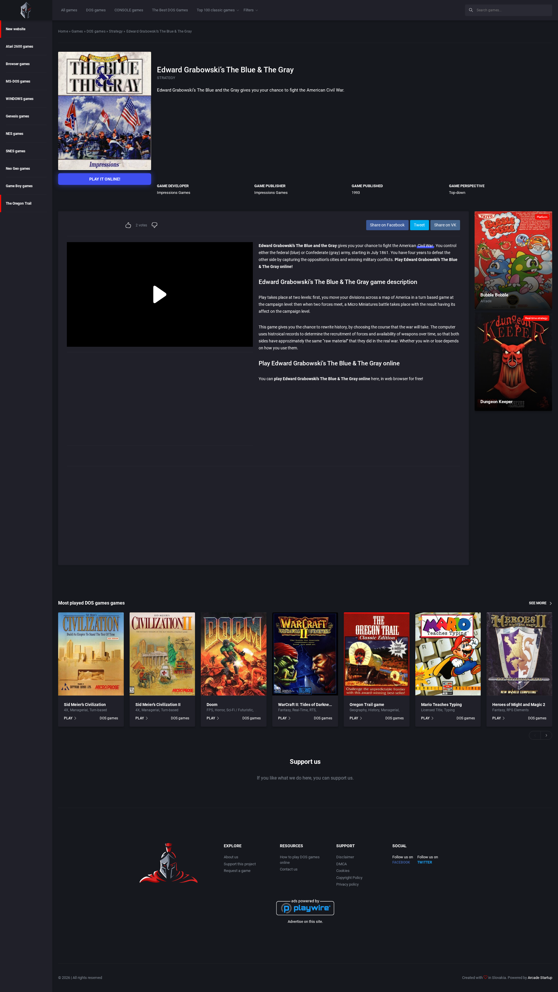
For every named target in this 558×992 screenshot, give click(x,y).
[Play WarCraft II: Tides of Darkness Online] (305, 654)
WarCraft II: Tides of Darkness (305, 704)
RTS (313, 710)
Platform (542, 217)
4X (66, 710)
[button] (535, 735)
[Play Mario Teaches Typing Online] (448, 654)
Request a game (237, 870)
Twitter (424, 862)
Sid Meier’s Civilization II (157, 704)
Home (63, 31)
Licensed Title (431, 710)
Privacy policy (347, 884)
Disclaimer (345, 857)
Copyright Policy (349, 877)
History (373, 710)
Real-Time (300, 710)
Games (77, 31)
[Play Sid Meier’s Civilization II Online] (162, 654)
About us (231, 857)
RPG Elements (518, 710)
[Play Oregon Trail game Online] (376, 654)
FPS (210, 710)
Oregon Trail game (367, 704)
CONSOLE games (129, 10)
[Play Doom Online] (234, 654)
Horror (220, 710)
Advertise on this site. (305, 921)
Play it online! (104, 179)
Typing (449, 710)
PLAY (68, 718)
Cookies (343, 870)
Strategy (116, 31)
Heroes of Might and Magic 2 (518, 704)
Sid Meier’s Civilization (85, 704)
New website (15, 29)
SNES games (15, 151)
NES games (14, 134)
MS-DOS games (18, 81)
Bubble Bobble (494, 295)
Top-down (457, 192)
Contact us (289, 869)
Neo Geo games (18, 169)
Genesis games (17, 116)
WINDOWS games (19, 99)
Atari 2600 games (19, 46)
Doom (212, 704)
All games (69, 10)
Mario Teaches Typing (441, 704)
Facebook (401, 862)
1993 (356, 192)
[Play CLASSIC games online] (26, 10)
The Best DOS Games (170, 10)
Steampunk (326, 710)
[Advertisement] (412, 9)
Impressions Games (173, 192)
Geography (358, 710)
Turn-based (98, 710)
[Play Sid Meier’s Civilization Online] (91, 654)
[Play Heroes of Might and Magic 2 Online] (519, 654)
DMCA (341, 864)
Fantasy (284, 710)
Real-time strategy (536, 318)
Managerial (79, 710)
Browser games (18, 64)
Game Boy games (19, 186)
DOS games (96, 10)
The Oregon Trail (18, 203)
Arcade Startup (540, 977)
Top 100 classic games (216, 10)
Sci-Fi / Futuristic (239, 710)
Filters (249, 10)
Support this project (240, 864)
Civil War (425, 245)
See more (537, 603)
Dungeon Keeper (496, 401)
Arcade (485, 301)
